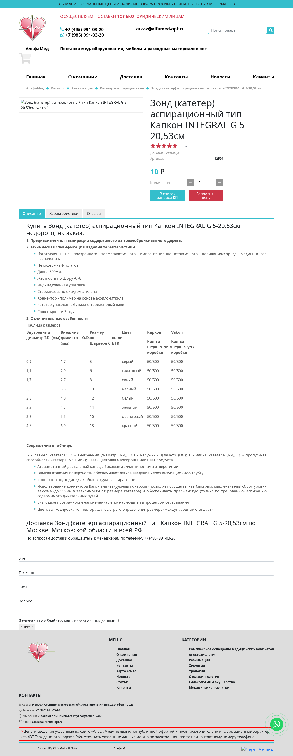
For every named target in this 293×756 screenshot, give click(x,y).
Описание (32, 213)
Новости (220, 77)
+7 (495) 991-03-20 (48, 710)
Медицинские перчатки (209, 687)
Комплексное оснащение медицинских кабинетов (231, 649)
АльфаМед (121, 748)
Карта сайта (126, 671)
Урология (197, 671)
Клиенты (263, 77)
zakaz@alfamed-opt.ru (47, 722)
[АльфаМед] (37, 28)
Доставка (131, 77)
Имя (22, 558)
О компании (83, 77)
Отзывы (94, 213)
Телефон (26, 572)
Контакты (176, 77)
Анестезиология (202, 654)
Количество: (161, 182)
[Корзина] (25, 58)
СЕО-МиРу (60, 748)
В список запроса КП (167, 195)
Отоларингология (204, 676)
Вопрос (25, 601)
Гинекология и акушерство (212, 682)
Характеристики (63, 213)
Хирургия (197, 665)
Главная (36, 77)
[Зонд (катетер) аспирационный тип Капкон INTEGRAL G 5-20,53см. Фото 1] (81, 105)
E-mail (24, 586)
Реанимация (199, 660)
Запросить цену (206, 195)
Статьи (122, 682)
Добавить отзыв (163, 153)
